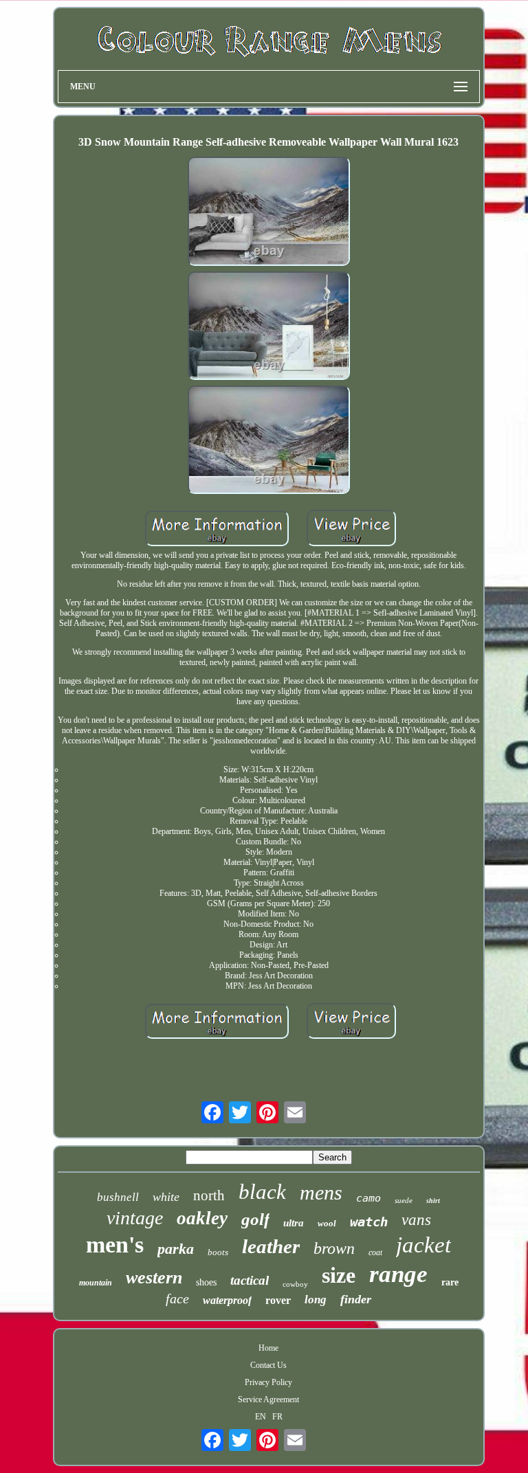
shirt (433, 1200)
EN (260, 1416)
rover (278, 1300)
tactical (249, 1280)
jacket (423, 1245)
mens (321, 1192)
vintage (135, 1217)
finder (355, 1299)
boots (218, 1252)
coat (375, 1252)
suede (403, 1200)
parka (175, 1248)
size (338, 1275)
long (316, 1299)
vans (416, 1219)
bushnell (118, 1197)
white (166, 1197)
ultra (293, 1222)
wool (327, 1223)
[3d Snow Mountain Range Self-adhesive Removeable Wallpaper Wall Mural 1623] (269, 212)
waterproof (227, 1300)
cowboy (295, 1284)
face (177, 1298)
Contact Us (268, 1365)
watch (369, 1221)
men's (115, 1244)
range (398, 1274)
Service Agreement (268, 1399)
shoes (206, 1282)
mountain (95, 1283)
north (209, 1195)
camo (368, 1198)
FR (277, 1416)
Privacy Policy (268, 1382)
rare (450, 1282)
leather (271, 1246)
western (154, 1278)
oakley (202, 1218)
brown (334, 1248)
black (262, 1192)
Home (268, 1348)
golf (255, 1219)
